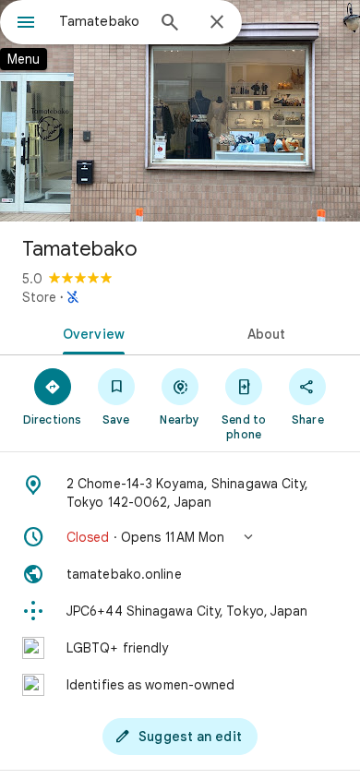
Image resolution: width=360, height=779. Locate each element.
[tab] (90, 332)
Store (39, 297)
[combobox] (101, 21)
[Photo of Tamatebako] (180, 111)
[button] (180, 537)
